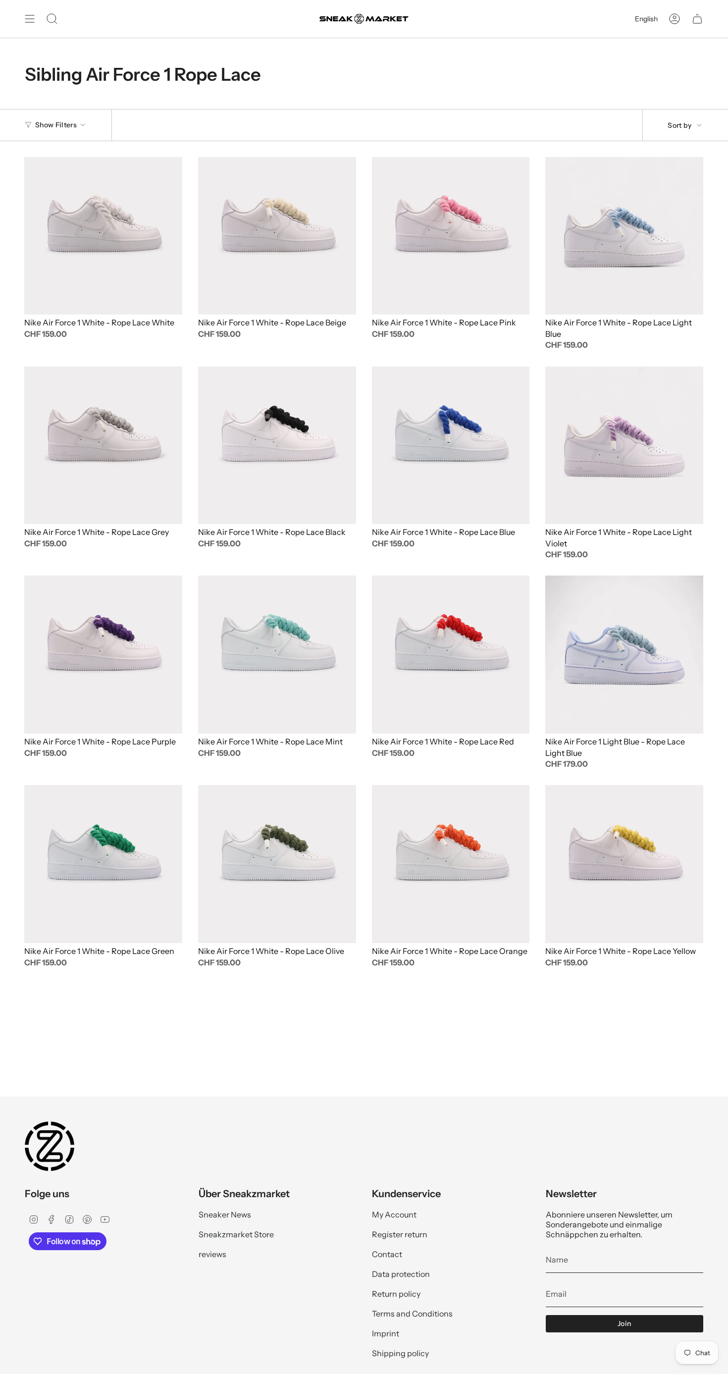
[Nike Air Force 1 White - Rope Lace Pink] (451, 236)
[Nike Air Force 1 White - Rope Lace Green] (103, 864)
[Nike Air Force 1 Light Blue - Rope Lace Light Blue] (624, 655)
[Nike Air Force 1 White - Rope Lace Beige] (277, 236)
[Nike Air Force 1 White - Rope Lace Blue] (451, 446)
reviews (212, 1254)
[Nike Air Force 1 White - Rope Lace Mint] (277, 655)
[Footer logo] (49, 1146)
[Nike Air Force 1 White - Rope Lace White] (103, 236)
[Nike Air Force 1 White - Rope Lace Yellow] (624, 864)
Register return (399, 1234)
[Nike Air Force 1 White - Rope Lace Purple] (103, 655)
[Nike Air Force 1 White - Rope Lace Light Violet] (624, 446)
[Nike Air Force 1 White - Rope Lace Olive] (277, 864)
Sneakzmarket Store (236, 1234)
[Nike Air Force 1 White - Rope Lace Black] (277, 446)
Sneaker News (225, 1214)
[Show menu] (30, 18)
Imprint (385, 1333)
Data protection (401, 1274)
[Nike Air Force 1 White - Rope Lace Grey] (103, 446)
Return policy (396, 1294)
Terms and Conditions (412, 1314)
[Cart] (697, 18)
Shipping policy (400, 1353)
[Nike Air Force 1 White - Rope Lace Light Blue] (624, 236)
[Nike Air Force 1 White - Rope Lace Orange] (451, 864)
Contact (387, 1254)
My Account (394, 1214)
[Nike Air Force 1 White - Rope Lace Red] (451, 655)
